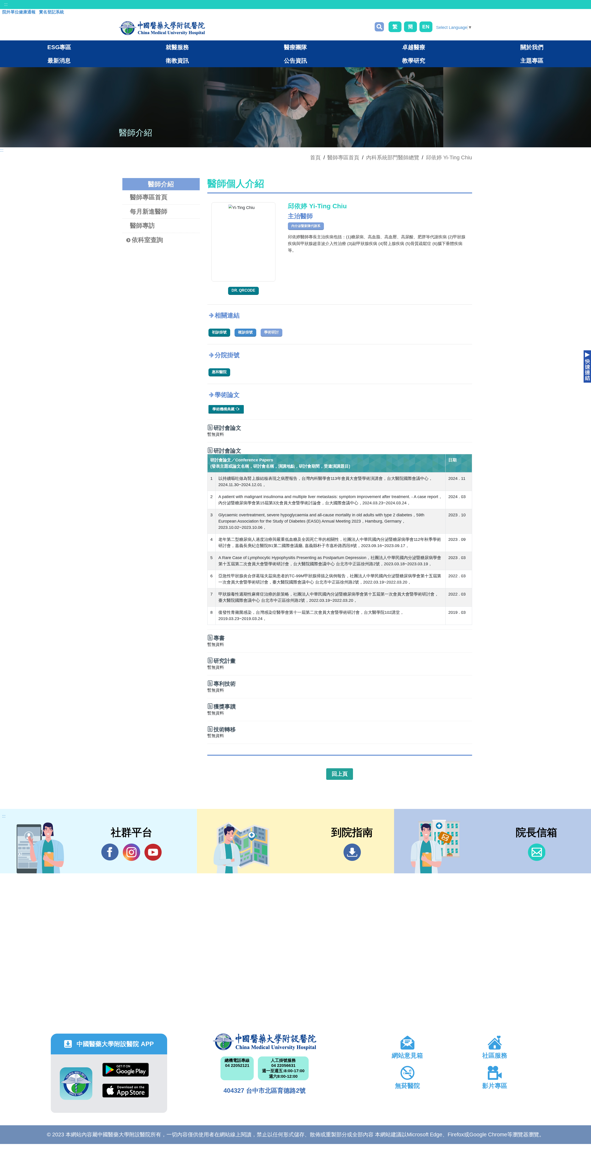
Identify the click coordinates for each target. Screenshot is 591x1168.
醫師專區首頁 (148, 197)
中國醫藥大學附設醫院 (264, 1042)
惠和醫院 (219, 372)
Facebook (110, 852)
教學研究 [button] (413, 60)
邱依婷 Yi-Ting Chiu (449, 157)
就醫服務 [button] (177, 47)
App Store (125, 1093)
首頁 (315, 157)
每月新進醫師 (148, 211)
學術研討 (271, 332)
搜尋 (379, 26)
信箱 (536, 852)
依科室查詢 (147, 239)
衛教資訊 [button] (177, 60)
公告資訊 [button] (295, 60)
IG (131, 852)
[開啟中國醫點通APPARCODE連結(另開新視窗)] (76, 1083)
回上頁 (340, 774)
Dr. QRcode (243, 290)
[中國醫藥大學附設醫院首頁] (162, 28)
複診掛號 (245, 332)
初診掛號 (219, 332)
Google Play (125, 1073)
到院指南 (352, 852)
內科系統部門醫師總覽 (392, 157)
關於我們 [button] (531, 47)
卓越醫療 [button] (413, 47)
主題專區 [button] (531, 60)
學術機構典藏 (223, 409)
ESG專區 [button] (59, 47)
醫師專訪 (142, 225)
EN (425, 27)
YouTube (153, 852)
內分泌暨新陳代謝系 (305, 226)
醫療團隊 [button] (295, 47)
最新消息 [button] (59, 60)
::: (6, 4)
